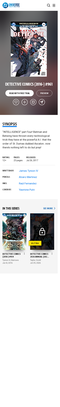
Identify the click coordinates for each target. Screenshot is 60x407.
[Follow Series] (33, 102)
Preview (44, 93)
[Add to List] (25, 102)
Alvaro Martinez (28, 177)
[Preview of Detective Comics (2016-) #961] (29, 49)
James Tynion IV (28, 170)
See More (49, 208)
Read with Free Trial (19, 93)
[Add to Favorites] (16, 102)
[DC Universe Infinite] (11, 5)
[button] (48, 5)
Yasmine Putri (27, 189)
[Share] (42, 102)
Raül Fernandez (28, 183)
